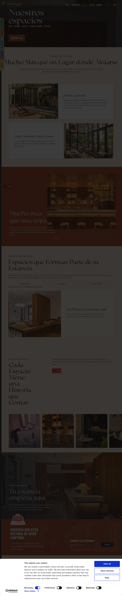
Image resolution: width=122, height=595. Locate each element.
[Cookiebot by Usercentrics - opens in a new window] (11, 591)
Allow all (107, 564)
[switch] (59, 587)
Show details (29, 591)
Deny (107, 578)
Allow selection (107, 571)
